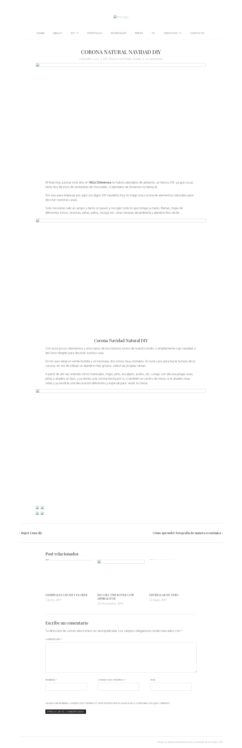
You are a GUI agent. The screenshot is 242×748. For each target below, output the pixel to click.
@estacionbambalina (178, 742)
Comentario (53, 639)
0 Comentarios (154, 59)
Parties (137, 59)
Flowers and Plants (120, 59)
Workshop (118, 33)
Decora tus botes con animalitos (115, 596)
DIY (73, 33)
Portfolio (94, 33)
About (57, 33)
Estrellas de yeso (164, 595)
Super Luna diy (31, 533)
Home (41, 33)
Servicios (171, 33)
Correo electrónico (112, 679)
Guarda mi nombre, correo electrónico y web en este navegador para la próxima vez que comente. (107, 703)
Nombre (51, 679)
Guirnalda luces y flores (66, 595)
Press (139, 33)
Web (152, 679)
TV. (153, 33)
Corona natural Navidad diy (121, 51)
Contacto (197, 33)
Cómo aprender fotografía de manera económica (187, 533)
